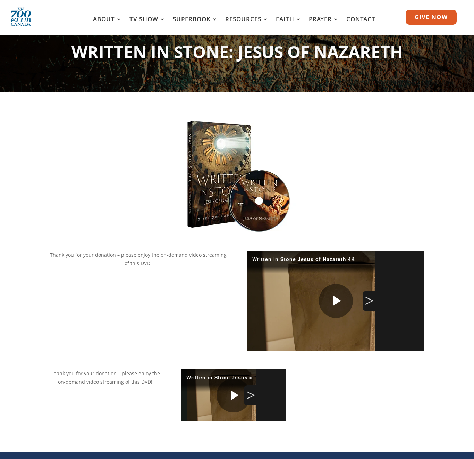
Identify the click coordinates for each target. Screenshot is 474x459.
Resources (243, 20)
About (104, 20)
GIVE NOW (431, 17)
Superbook (192, 20)
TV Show (143, 20)
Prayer (320, 20)
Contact (360, 20)
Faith (285, 20)
